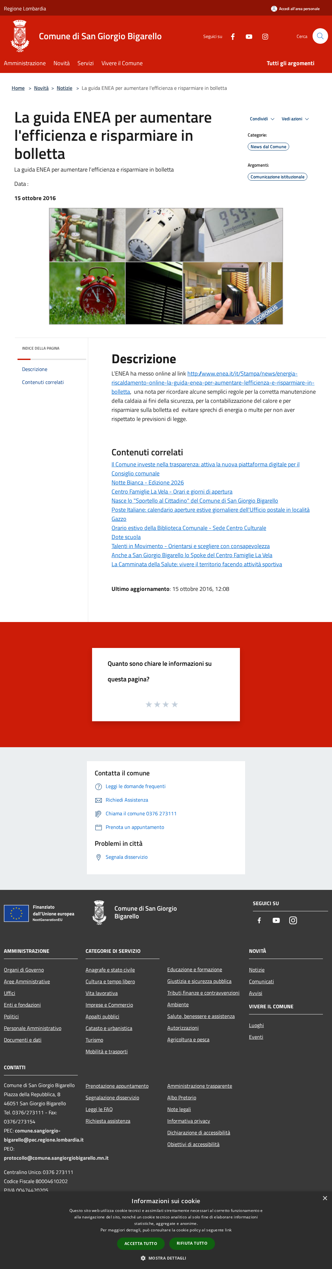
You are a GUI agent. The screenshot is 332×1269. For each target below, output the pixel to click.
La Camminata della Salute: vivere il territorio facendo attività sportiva (197, 564)
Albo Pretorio (181, 1097)
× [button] (324, 1198)
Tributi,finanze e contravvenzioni (203, 993)
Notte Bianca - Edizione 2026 (148, 482)
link (228, 1230)
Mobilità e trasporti (107, 1051)
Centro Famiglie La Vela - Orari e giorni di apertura (172, 491)
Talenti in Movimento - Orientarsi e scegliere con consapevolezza (191, 546)
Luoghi (256, 1025)
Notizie (64, 88)
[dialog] (166, 1230)
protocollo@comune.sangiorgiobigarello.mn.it (56, 1158)
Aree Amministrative (27, 981)
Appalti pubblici (102, 1016)
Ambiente (178, 1004)
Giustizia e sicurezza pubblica (199, 981)
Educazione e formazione (194, 969)
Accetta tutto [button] (140, 1243)
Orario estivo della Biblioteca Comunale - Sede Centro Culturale (189, 527)
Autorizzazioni (183, 1028)
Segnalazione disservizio (112, 1097)
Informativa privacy (188, 1121)
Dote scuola (126, 537)
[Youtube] (246, 35)
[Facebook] (230, 35)
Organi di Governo (24, 970)
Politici (11, 1016)
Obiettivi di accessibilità (193, 1144)
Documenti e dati (23, 1040)
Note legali (179, 1109)
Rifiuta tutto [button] (192, 1243)
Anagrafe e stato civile (110, 970)
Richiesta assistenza (108, 1121)
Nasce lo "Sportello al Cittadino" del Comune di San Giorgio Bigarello (195, 500)
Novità (41, 88)
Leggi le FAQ (99, 1109)
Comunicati (261, 981)
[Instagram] (262, 35)
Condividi (259, 118)
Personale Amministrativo (32, 1028)
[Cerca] (320, 36)
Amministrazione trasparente (199, 1086)
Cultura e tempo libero (110, 981)
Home (18, 88)
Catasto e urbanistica (109, 1028)
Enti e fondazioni (22, 1005)
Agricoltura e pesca (188, 1039)
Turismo (94, 1040)
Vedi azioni (292, 118)
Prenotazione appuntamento (117, 1086)
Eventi (256, 1037)
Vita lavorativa (102, 993)
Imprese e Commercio (109, 1005)
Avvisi (255, 993)
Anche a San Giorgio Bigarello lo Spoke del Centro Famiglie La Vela (192, 555)
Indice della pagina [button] (40, 348)
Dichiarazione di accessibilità (198, 1132)
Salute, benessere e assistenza (201, 1016)
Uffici (9, 993)
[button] (166, 1258)
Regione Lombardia (25, 8)
